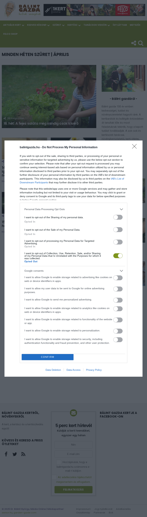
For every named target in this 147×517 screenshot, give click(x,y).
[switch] (118, 217)
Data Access (73, 369)
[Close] (135, 147)
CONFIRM (47, 357)
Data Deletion (53, 369)
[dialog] (73, 258)
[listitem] (73, 209)
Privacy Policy (94, 369)
